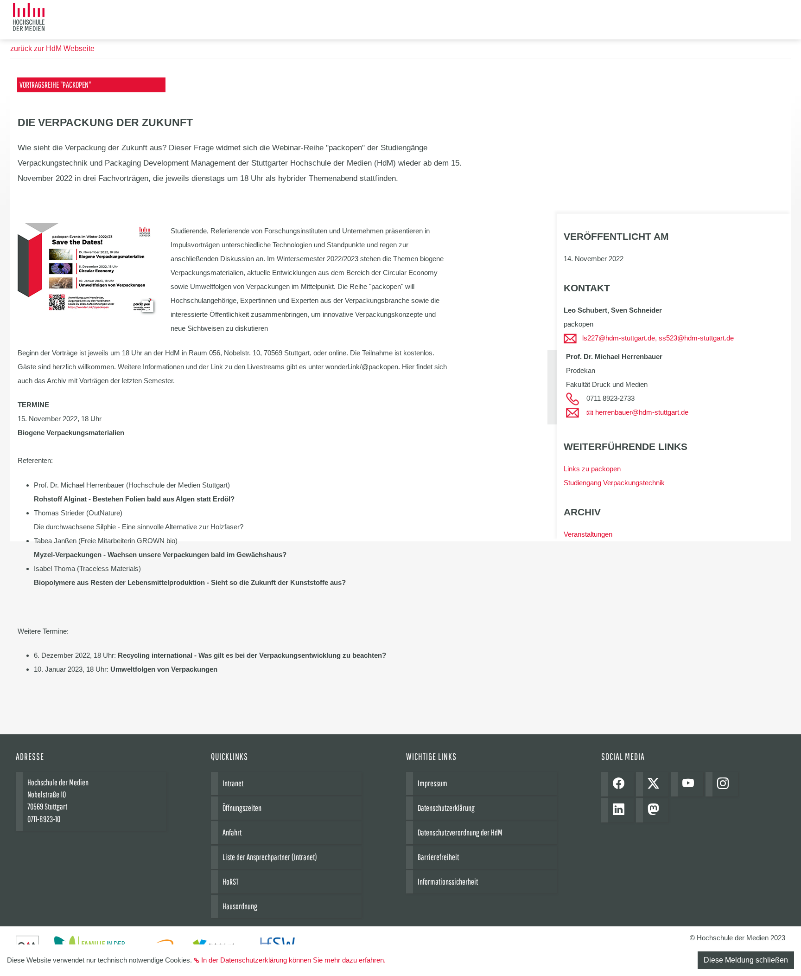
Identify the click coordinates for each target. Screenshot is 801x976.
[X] (655, 784)
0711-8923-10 (43, 819)
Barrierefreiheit (438, 857)
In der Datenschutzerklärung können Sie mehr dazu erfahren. (293, 960)
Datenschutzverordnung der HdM (460, 832)
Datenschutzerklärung (446, 808)
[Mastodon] (655, 810)
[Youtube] (690, 784)
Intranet (232, 783)
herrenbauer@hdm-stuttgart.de (641, 412)
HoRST (230, 881)
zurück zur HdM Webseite (52, 48)
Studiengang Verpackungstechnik (614, 483)
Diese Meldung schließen (746, 960)
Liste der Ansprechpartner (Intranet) (269, 857)
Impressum (432, 783)
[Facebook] (621, 784)
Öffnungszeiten (241, 808)
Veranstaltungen (588, 534)
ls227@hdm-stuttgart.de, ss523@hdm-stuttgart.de (658, 338)
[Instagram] (725, 784)
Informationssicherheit (448, 881)
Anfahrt (232, 832)
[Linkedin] (621, 810)
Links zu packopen (592, 469)
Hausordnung (239, 906)
